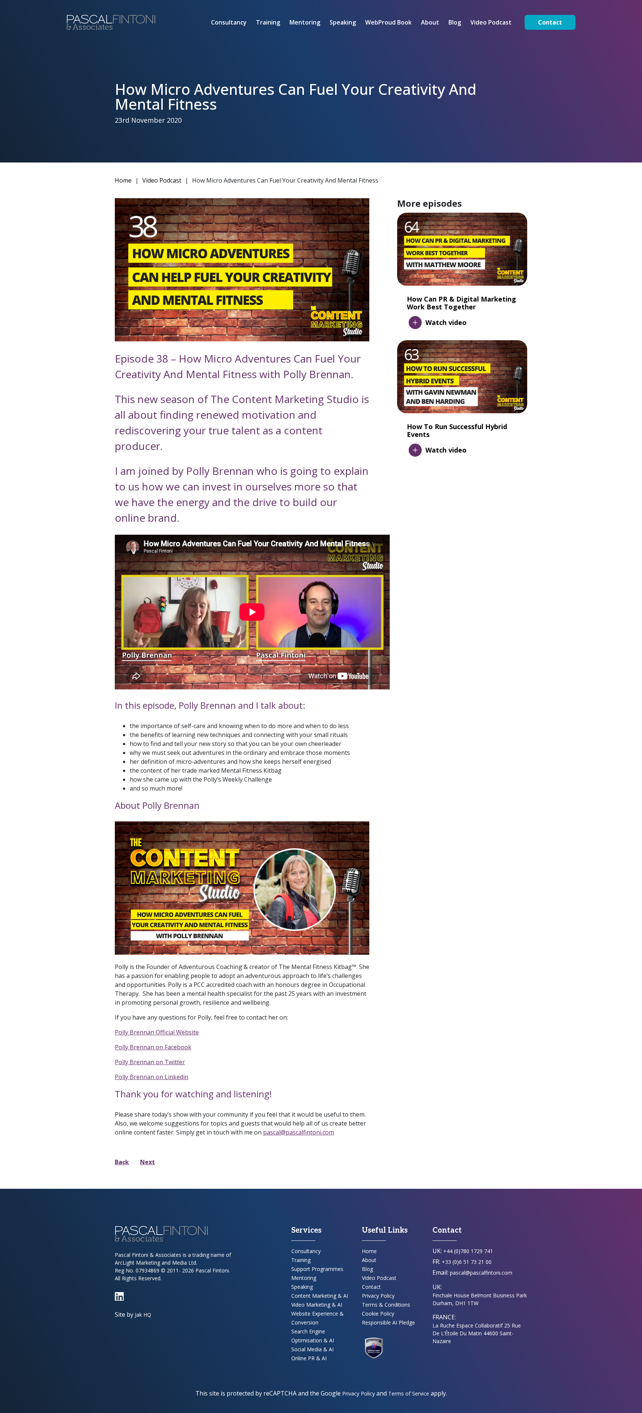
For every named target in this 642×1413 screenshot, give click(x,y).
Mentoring (304, 22)
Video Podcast (491, 22)
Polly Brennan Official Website (157, 1032)
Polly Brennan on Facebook (153, 1047)
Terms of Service (408, 1393)
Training (268, 22)
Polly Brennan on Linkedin (151, 1077)
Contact (550, 22)
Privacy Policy (378, 1295)
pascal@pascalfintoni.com (298, 1132)
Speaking (343, 22)
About (430, 22)
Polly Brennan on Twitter (150, 1062)
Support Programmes (317, 1268)
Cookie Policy (378, 1313)
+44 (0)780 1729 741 (468, 1251)
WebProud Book (388, 22)
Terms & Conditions (386, 1304)
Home (123, 180)
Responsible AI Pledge (388, 1322)
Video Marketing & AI (316, 1304)
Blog (454, 22)
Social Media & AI (312, 1349)
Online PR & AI (309, 1358)
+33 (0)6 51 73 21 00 (467, 1261)
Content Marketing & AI (319, 1295)
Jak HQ (143, 1314)
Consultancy (229, 22)
